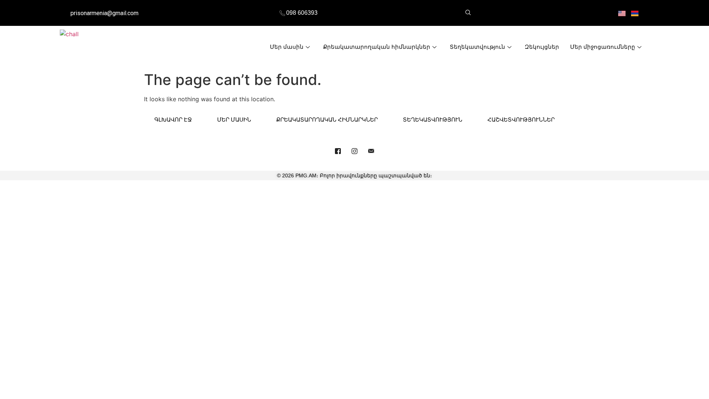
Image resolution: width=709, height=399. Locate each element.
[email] (371, 150)
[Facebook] (337, 150)
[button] (467, 13)
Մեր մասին (287, 47)
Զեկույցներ (542, 47)
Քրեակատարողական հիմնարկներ (376, 47)
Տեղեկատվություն (477, 47)
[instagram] (354, 150)
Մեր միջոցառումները (602, 47)
